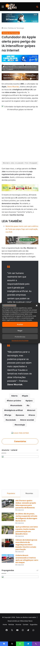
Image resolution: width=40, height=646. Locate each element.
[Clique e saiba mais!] (20, 18)
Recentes (29, 493)
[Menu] (3, 7)
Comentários (20, 441)
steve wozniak (27, 420)
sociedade (11, 420)
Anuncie (18, 624)
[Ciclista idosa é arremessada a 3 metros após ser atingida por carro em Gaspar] (8, 558)
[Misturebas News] (11, 6)
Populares (11, 493)
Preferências (20, 337)
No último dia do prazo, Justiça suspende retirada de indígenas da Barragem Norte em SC (26, 517)
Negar (20, 330)
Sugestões (33, 624)
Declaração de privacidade (20, 340)
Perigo (8, 415)
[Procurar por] (37, 7)
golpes (30, 400)
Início (5, 28)
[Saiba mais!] (20, 187)
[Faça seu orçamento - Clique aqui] (22, 240)
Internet (31, 410)
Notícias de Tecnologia (16, 28)
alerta (14, 396)
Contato (25, 624)
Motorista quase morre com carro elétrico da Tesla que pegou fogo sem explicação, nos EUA (22, 229)
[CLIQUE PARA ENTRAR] (20, 433)
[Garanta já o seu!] (20, 76)
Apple (25, 396)
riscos (32, 415)
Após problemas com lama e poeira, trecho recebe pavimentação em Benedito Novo (27, 530)
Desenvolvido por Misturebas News (20, 621)
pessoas (20, 415)
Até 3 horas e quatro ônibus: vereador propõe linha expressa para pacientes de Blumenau (26, 504)
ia (28, 405)
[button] (37, 305)
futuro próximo (14, 400)
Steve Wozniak (13, 87)
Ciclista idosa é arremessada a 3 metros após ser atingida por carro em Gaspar (27, 559)
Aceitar (20, 324)
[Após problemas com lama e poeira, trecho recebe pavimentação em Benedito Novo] (8, 530)
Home (5, 624)
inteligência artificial (14, 410)
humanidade (16, 405)
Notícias (11, 624)
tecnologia (20, 425)
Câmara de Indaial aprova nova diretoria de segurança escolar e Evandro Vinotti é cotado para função (26, 544)
